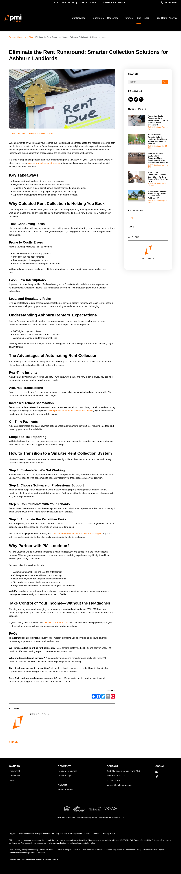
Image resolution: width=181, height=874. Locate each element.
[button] (130, 99)
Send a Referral (65, 789)
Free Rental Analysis (167, 18)
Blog (138, 18)
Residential (14, 771)
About (147, 18)
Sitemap (96, 833)
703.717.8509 (170, 2)
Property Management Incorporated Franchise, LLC (101, 818)
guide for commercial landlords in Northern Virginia (77, 533)
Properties (96, 18)
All (132, 218)
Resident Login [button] (65, 776)
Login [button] (11, 780)
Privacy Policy (109, 833)
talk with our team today (56, 622)
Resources (112, 18)
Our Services (78, 18)
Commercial (14, 776)
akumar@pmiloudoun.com (119, 785)
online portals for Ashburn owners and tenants (70, 410)
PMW (87, 833)
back (14, 742)
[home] (13, 18)
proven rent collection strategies (44, 163)
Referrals (129, 18)
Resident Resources (67, 771)
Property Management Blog (21, 37)
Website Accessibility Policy (83, 843)
